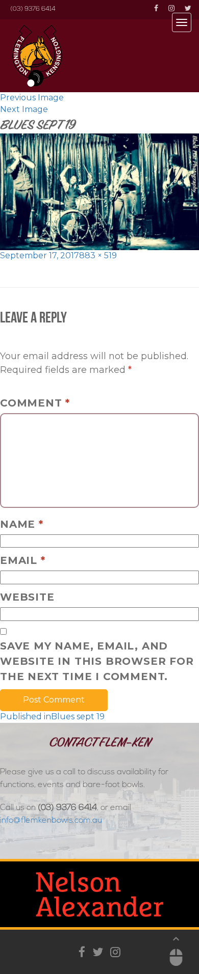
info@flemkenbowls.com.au (51, 821)
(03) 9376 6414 (33, 9)
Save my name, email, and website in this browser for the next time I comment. (97, 661)
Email (22, 560)
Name (21, 524)
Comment (35, 403)
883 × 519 (98, 255)
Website (27, 597)
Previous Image (32, 97)
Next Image (24, 109)
